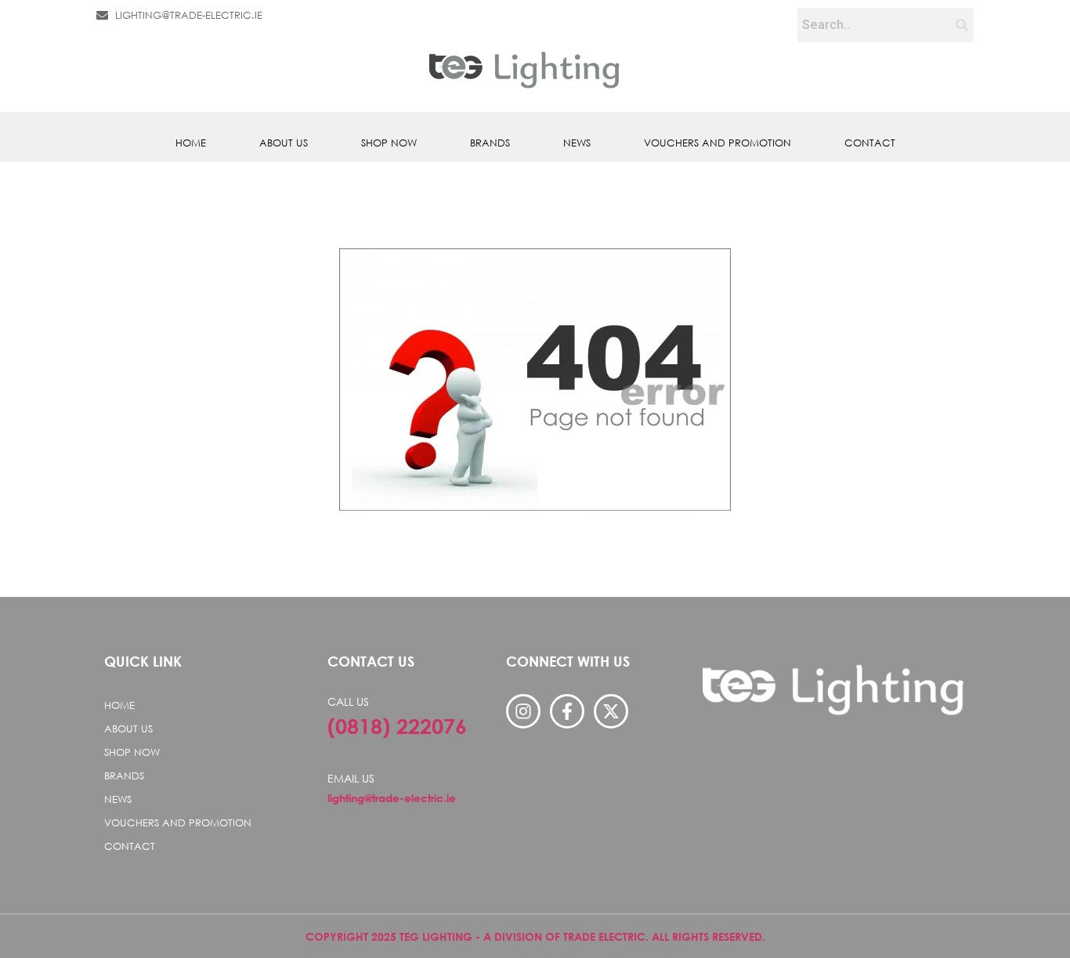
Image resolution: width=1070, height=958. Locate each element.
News (577, 143)
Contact (869, 143)
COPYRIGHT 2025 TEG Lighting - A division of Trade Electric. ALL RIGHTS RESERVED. (535, 936)
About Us (283, 143)
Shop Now (389, 143)
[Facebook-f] (567, 711)
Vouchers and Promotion (717, 143)
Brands (490, 143)
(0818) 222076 (397, 726)
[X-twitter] (611, 711)
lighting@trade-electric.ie (391, 797)
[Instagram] (523, 711)
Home (190, 143)
